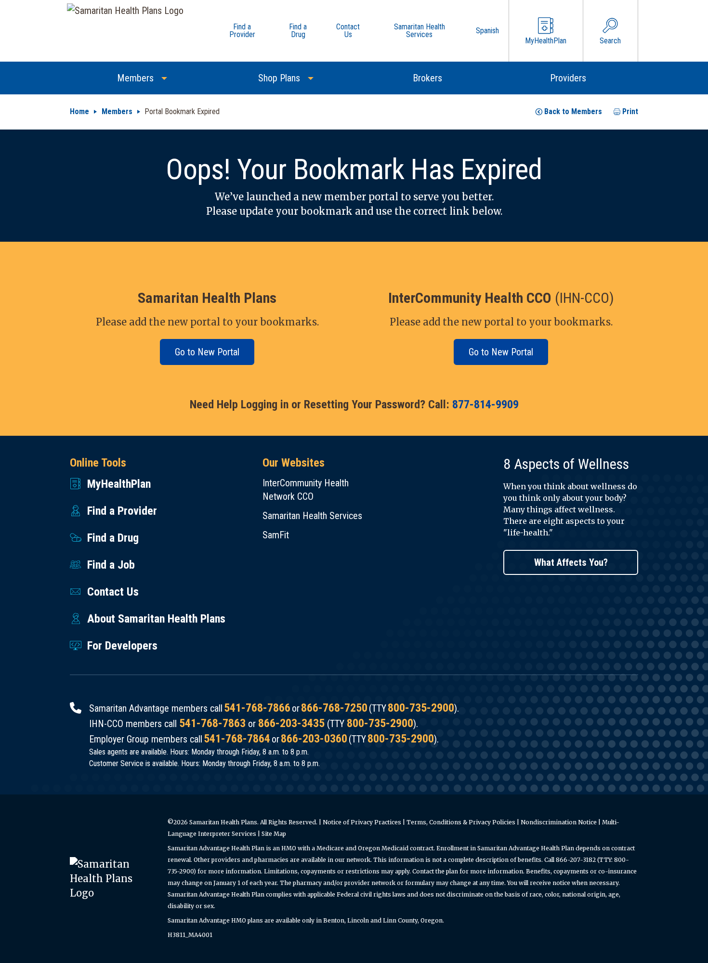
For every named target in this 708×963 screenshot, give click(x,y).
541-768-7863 (212, 723)
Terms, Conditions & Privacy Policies (460, 822)
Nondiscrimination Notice (559, 822)
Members (117, 111)
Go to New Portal (207, 352)
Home (79, 111)
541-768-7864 (237, 738)
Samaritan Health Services (312, 515)
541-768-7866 (257, 708)
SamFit (275, 535)
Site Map (274, 833)
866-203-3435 (291, 723)
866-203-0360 (314, 738)
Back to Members (573, 111)
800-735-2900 (421, 708)
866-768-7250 (334, 708)
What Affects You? (571, 562)
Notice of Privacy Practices (362, 822)
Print (630, 111)
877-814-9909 (485, 404)
